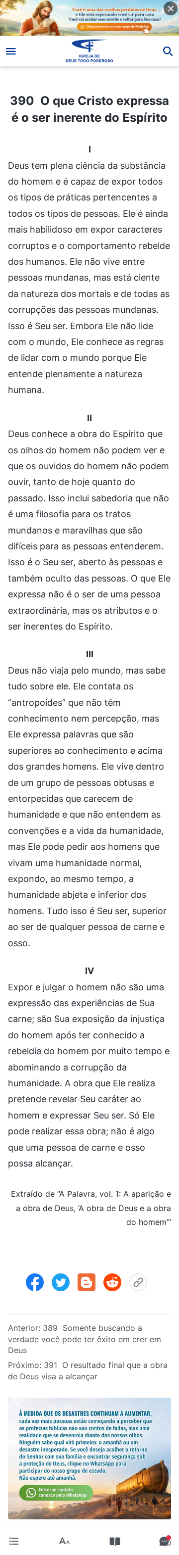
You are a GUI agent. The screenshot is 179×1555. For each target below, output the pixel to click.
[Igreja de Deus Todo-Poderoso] (89, 51)
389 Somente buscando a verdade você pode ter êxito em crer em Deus (84, 1339)
